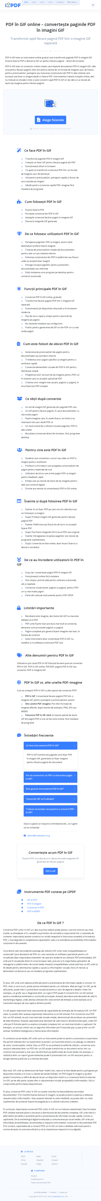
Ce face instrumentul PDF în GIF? (50, 745)
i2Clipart (55, 1160)
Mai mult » (72, 2)
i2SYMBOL (60, 2)
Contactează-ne (37, 1179)
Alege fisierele (53, 120)
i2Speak (24, 1164)
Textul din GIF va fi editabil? (50, 799)
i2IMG (34, 2)
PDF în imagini (34, 903)
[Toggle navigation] (93, 5)
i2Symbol (39, 1160)
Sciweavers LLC (58, 1196)
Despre (34, 1176)
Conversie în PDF (35, 907)
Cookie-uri (63, 1192)
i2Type (38, 1164)
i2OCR (42, 2)
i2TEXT (50, 2)
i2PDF (26, 2)
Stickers (55, 1164)
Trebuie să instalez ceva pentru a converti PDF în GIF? (50, 811)
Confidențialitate (40, 1192)
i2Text (23, 1160)
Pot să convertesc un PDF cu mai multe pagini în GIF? (50, 777)
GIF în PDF (32, 899)
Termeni (53, 1192)
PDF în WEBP (33, 911)
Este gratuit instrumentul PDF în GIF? (50, 788)
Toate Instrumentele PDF (40, 1182)
